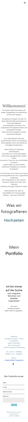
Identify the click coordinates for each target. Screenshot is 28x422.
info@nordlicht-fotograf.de (14, 360)
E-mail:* (5, 387)
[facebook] (13, 364)
